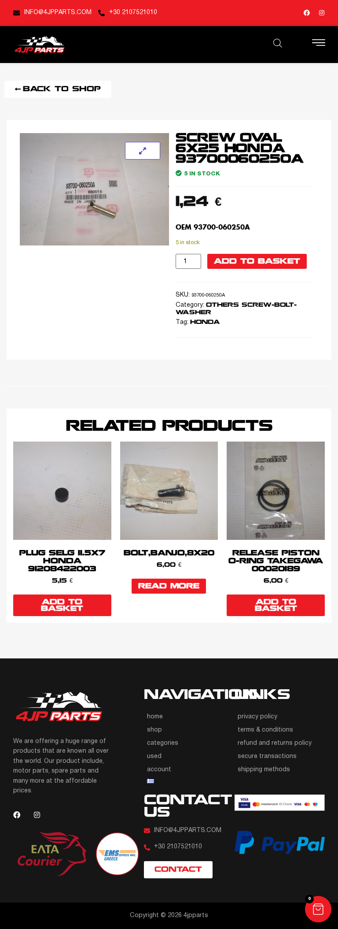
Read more (168, 586)
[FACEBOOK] (307, 13)
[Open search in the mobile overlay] (277, 43)
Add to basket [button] (62, 605)
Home (155, 717)
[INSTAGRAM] (322, 13)
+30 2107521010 (133, 12)
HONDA (205, 322)
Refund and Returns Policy (275, 743)
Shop (154, 730)
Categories (162, 743)
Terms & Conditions (265, 730)
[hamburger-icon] (319, 44)
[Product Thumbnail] (142, 151)
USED (154, 756)
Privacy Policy (257, 717)
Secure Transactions (267, 756)
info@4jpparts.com (58, 12)
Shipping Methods (264, 770)
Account (159, 770)
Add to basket (257, 261)
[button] (318, 909)
